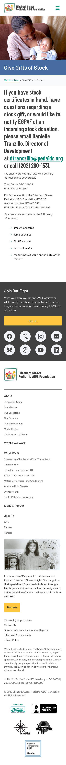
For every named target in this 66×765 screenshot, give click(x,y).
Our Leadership (12, 412)
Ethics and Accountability (17, 635)
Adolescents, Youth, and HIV (19, 475)
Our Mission (10, 407)
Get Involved (11, 80)
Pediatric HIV (11, 464)
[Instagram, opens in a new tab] (40, 336)
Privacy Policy (11, 640)
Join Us (9, 516)
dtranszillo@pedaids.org (36, 158)
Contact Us (10, 625)
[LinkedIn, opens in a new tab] (56, 349)
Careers (8, 532)
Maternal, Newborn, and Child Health (23, 481)
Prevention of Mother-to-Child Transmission (27, 459)
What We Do (12, 453)
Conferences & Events (16, 434)
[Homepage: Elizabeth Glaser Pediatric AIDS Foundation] (16, 8)
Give (6, 522)
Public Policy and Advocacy (18, 497)
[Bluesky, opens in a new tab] (9, 349)
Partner (8, 527)
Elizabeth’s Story (13, 402)
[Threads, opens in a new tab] (25, 349)
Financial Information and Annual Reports (26, 630)
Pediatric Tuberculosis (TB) (19, 470)
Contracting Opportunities (18, 620)
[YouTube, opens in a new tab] (40, 349)
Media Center (11, 429)
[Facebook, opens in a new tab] (9, 336)
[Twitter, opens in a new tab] (25, 336)
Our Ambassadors (13, 423)
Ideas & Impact (14, 505)
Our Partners (11, 418)
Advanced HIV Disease (16, 486)
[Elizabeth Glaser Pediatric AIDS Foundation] (29, 374)
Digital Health (11, 491)
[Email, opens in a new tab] (56, 336)
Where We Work (15, 443)
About (8, 396)
